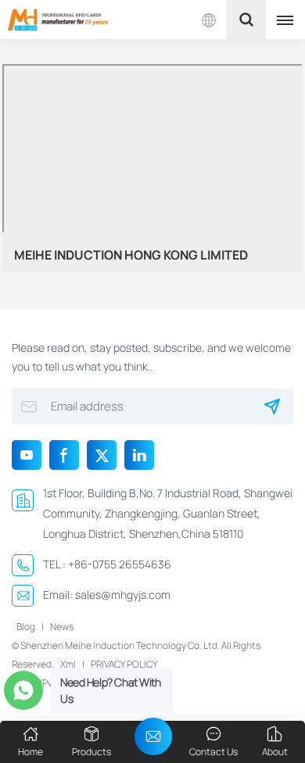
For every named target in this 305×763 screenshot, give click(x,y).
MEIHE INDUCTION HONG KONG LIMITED (131, 254)
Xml (68, 664)
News (62, 626)
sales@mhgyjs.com (122, 594)
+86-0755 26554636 (119, 564)
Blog (25, 626)
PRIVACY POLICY (124, 664)
